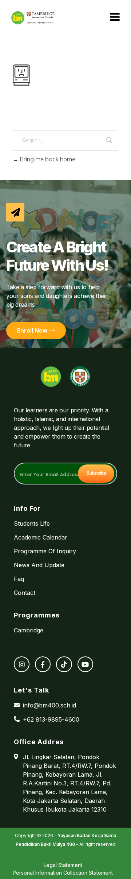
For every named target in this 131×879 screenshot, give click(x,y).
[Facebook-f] (43, 664)
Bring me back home (47, 159)
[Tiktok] (64, 664)
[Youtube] (85, 664)
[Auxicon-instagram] (21, 664)
